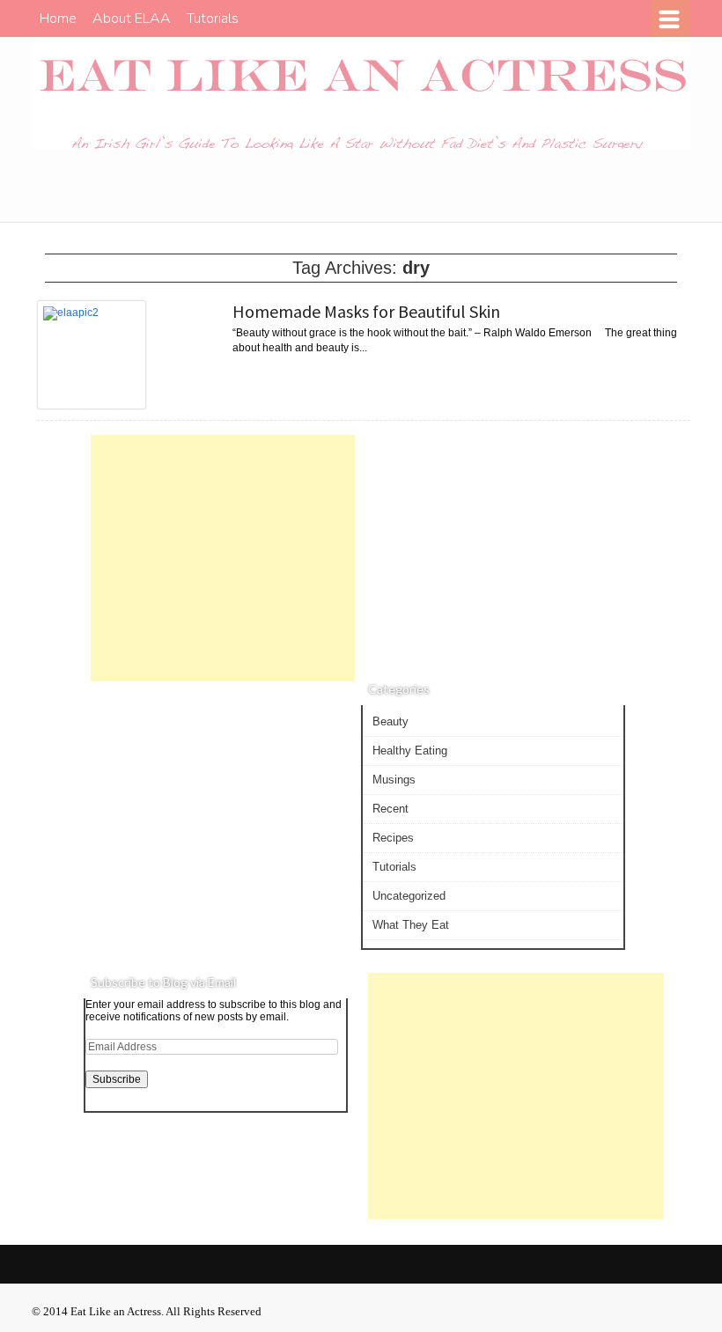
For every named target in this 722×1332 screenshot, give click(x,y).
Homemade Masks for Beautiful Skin (366, 311)
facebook (666, 188)
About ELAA (131, 18)
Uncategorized (409, 895)
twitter (630, 188)
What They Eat (410, 924)
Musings (394, 779)
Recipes (393, 837)
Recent (390, 808)
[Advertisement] (223, 558)
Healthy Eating (409, 750)
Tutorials (213, 18)
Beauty (390, 721)
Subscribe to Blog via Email (163, 982)
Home (58, 18)
